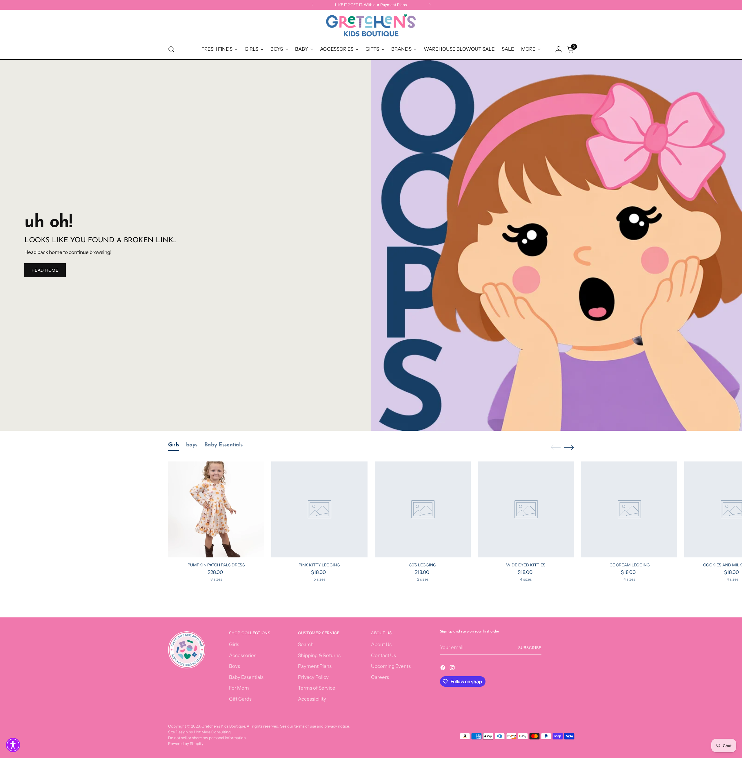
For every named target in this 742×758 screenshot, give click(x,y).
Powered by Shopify (185, 743)
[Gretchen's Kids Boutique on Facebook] (443, 669)
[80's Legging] (423, 509)
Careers (380, 677)
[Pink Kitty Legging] (319, 509)
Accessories (242, 655)
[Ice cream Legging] (629, 509)
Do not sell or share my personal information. (207, 737)
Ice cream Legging (629, 565)
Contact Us (383, 655)
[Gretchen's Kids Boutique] (371, 26)
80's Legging (422, 565)
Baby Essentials (246, 677)
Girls (234, 644)
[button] (13, 745)
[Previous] (312, 5)
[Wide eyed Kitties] (526, 509)
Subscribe (529, 647)
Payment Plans (315, 666)
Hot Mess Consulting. (213, 732)
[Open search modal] (171, 49)
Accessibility (312, 699)
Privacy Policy (313, 677)
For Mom (239, 688)
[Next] (429, 5)
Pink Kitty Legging (319, 565)
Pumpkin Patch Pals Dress (216, 565)
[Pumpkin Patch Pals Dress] (216, 509)
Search (306, 644)
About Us (381, 644)
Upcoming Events (391, 666)
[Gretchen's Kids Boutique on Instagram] (452, 669)
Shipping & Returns (319, 655)
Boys (234, 666)
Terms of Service (316, 688)
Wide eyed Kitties (525, 565)
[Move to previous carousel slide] (556, 447)
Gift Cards (240, 699)
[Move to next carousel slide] (569, 447)
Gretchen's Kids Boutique (223, 726)
